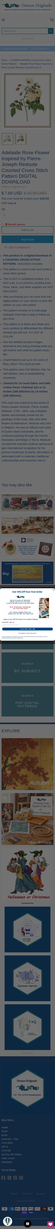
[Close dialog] (53, 590)
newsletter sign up (8, 622)
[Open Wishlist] (50, 1224)
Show (27, 1223)
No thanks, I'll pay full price (27, 633)
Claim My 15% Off (27, 629)
